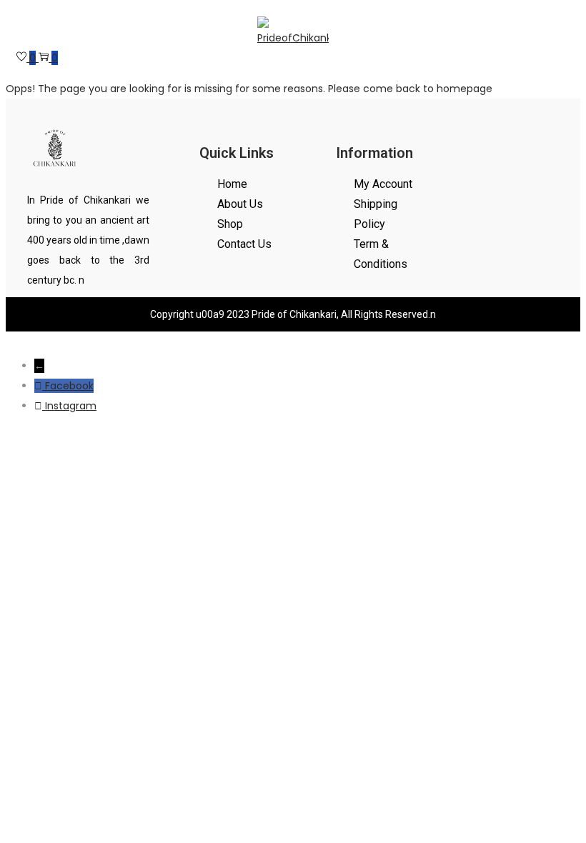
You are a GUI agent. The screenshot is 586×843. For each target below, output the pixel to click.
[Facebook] (39, 386)
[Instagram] (39, 406)
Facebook (69, 386)
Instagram (70, 406)
